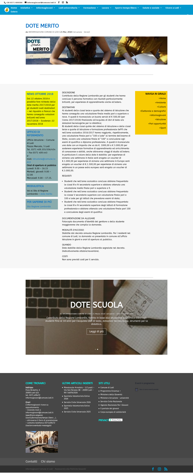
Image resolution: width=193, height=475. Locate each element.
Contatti (31, 461)
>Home (162, 98)
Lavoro (105, 8)
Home (14, 8)
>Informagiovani (157, 115)
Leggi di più (96, 331)
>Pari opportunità (157, 123)
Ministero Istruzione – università (114, 398)
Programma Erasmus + (110, 391)
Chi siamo (48, 461)
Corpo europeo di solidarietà (113, 412)
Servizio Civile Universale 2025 (77, 412)
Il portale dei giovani (109, 408)
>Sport (162, 128)
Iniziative (25, 8)
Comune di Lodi (107, 387)
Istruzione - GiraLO (81, 32)
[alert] (151, 389)
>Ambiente (160, 102)
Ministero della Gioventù (111, 394)
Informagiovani (44, 8)
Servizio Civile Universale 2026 (77, 402)
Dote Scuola (96, 305)
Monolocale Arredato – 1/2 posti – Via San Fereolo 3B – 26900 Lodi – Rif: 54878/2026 (79, 390)
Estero (14, 12)
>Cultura (161, 107)
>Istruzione (160, 119)
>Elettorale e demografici (153, 111)
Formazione (89, 8)
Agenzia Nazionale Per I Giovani (114, 405)
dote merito (46, 194)
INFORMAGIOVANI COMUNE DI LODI (43, 32)
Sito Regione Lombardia (39, 206)
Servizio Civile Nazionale (111, 401)
